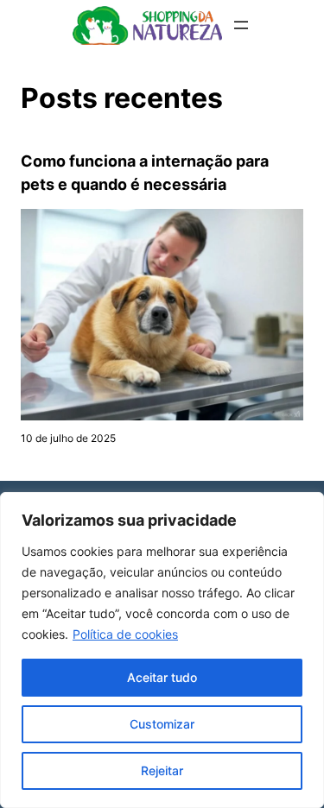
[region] (162, 650)
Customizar (162, 723)
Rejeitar (162, 770)
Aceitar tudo (162, 677)
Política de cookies (125, 634)
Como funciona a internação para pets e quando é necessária (145, 172)
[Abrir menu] (241, 25)
